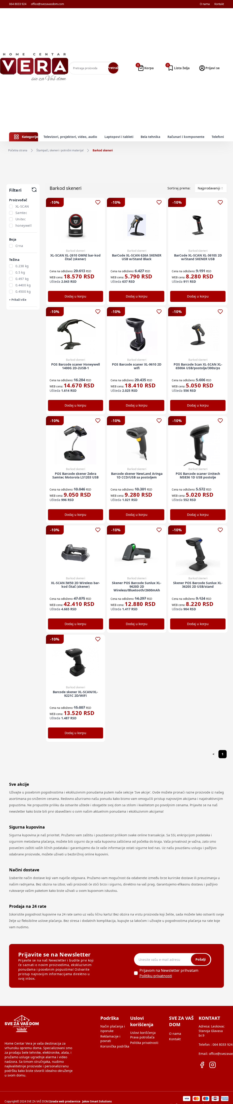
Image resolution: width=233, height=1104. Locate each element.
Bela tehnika (150, 137)
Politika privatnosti (144, 1042)
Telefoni (218, 137)
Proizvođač (18, 200)
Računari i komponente (185, 137)
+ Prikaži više (17, 299)
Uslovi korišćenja (143, 1032)
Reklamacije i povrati (110, 1038)
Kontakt (219, 4)
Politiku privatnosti (155, 975)
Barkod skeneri (103, 150)
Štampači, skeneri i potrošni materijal (60, 150)
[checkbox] (11, 206)
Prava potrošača (142, 1037)
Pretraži (113, 68)
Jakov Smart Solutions (97, 1101)
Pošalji (200, 959)
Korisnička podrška (114, 1046)
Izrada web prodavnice (64, 1101)
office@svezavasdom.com (47, 4)
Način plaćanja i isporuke (112, 1028)
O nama (205, 4)
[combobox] (211, 188)
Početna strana (17, 150)
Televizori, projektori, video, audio (70, 137)
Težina (14, 259)
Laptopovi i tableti (118, 137)
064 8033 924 (17, 4)
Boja (12, 239)
